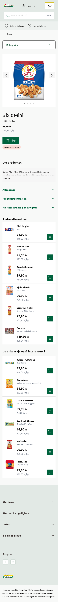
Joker (6, 524)
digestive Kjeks (25, 307)
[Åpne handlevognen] (49, 5)
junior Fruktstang (26, 359)
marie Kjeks (23, 246)
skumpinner (23, 380)
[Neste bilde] (52, 75)
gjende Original (24, 267)
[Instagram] (13, 562)
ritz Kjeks (22, 461)
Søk (49, 15)
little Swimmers (25, 400)
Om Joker (8, 502)
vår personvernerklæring (16, 593)
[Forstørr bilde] (29, 80)
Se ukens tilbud (12, 535)
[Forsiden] (27, 103)
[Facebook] (5, 562)
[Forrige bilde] (6, 75)
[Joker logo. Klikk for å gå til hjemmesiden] (9, 6)
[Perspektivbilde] (33, 103)
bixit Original (23, 226)
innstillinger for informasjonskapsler (39, 596)
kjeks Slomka (23, 287)
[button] (29, 44)
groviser (21, 328)
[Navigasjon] (41, 6)
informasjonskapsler (38, 593)
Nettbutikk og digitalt (16, 513)
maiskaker (22, 441)
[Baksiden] (30, 103)
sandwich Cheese (25, 420)
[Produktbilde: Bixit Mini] (24, 103)
